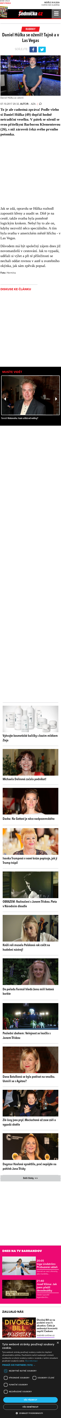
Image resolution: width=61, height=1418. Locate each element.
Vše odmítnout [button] (30, 1407)
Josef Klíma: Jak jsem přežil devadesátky (47, 1286)
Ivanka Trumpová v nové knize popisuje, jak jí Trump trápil (30, 861)
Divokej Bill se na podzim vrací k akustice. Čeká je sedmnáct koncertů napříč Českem (47, 1326)
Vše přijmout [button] (30, 1400)
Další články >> (30, 1178)
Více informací (31, 1361)
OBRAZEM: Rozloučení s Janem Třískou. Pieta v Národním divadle (30, 904)
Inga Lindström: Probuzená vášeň (47, 1264)
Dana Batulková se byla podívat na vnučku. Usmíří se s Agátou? (29, 1079)
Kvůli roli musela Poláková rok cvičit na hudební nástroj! (26, 947)
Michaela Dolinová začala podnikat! (24, 779)
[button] (30, 1365)
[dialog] (30, 1379)
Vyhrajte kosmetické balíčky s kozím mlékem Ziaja (30, 738)
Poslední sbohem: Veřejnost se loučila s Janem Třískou (27, 1036)
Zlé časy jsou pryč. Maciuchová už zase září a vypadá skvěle (29, 1122)
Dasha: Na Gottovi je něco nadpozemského (28, 819)
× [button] (58, 1343)
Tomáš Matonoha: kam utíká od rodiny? (19, 418)
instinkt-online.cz (45, 1335)
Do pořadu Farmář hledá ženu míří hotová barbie (28, 992)
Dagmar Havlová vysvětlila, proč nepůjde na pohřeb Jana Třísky (29, 1167)
